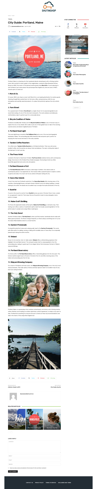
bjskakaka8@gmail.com (18, 26)
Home (9, 15)
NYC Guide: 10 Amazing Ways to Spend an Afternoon (16, 426)
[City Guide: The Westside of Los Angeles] (68, 92)
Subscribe (85, 23)
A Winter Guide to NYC (14, 387)
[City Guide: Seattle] (52, 419)
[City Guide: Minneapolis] (34, 419)
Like (68, 23)
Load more (76, 107)
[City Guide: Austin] (68, 101)
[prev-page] (9, 432)
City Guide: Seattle (52, 428)
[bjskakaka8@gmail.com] (9, 26)
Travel (13, 15)
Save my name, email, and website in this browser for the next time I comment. (28, 468)
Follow (77, 23)
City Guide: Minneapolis (34, 428)
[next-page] (11, 432)
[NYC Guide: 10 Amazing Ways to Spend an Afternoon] (16, 419)
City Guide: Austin (56, 387)
